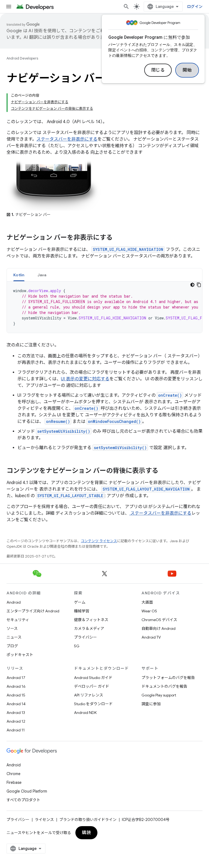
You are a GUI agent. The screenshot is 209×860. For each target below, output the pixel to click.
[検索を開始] (126, 6)
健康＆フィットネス (91, 619)
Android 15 (16, 695)
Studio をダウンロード (93, 703)
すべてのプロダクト (23, 799)
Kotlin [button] (18, 274)
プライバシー (85, 637)
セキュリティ (18, 619)
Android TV (151, 637)
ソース (12, 628)
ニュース (14, 637)
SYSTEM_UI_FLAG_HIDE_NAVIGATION (128, 249)
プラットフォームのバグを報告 (168, 677)
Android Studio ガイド (93, 677)
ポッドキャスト (20, 654)
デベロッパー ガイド (91, 686)
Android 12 (16, 721)
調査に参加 (151, 703)
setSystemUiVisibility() (63, 431)
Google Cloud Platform (27, 791)
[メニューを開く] (8, 6)
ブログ (12, 645)
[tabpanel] (104, 307)
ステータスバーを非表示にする (66, 139)
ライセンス (44, 819)
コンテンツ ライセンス (99, 541)
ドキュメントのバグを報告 (164, 686)
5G (76, 645)
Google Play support (159, 695)
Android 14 (16, 703)
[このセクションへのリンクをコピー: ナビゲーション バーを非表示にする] (118, 238)
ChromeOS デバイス (159, 619)
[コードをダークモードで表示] (192, 284)
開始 (187, 70)
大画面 (147, 602)
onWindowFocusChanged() (114, 421)
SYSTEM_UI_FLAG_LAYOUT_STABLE (70, 495)
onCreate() (170, 395)
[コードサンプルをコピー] (199, 284)
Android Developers (22, 58)
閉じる (158, 70)
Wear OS (149, 611)
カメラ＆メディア (89, 628)
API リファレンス (88, 695)
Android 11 (16, 730)
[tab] (19, 274)
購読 (86, 832)
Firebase (14, 782)
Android (14, 602)
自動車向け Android (159, 628)
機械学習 (81, 611)
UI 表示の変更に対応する (85, 379)
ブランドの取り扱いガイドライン (87, 819)
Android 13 (16, 712)
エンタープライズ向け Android (33, 611)
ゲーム (79, 602)
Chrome (13, 773)
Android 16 (16, 686)
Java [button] (42, 274)
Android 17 (16, 677)
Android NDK (85, 712)
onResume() (58, 421)
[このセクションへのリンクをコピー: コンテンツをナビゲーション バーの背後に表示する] (163, 471)
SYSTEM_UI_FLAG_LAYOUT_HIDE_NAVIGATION (146, 489)
